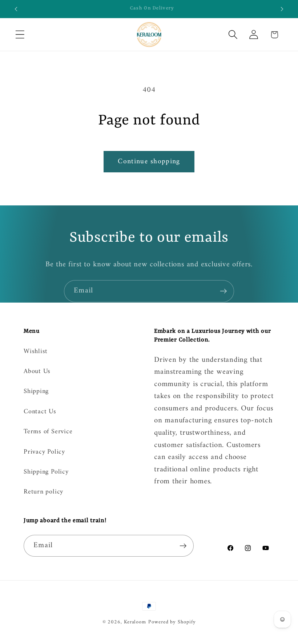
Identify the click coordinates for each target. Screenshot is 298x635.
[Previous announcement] (16, 9)
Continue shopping (149, 161)
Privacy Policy (44, 452)
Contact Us (40, 412)
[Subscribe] (223, 291)
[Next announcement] (282, 9)
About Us (37, 371)
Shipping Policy (46, 472)
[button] (19, 34)
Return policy (43, 492)
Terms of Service (48, 432)
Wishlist (36, 352)
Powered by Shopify (172, 622)
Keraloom (135, 622)
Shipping (36, 391)
